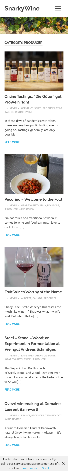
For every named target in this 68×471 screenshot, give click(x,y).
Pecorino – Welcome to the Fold (33, 199)
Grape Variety (30, 205)
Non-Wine (53, 205)
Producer (48, 108)
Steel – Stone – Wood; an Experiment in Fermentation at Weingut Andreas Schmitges (32, 344)
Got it (45, 468)
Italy (43, 205)
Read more (12, 142)
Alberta (26, 298)
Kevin (13, 108)
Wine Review (26, 209)
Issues (37, 108)
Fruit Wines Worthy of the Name (33, 292)
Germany (26, 108)
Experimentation (31, 355)
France (25, 415)
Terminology (53, 415)
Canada (37, 298)
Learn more (29, 468)
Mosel (28, 359)
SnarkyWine (22, 8)
